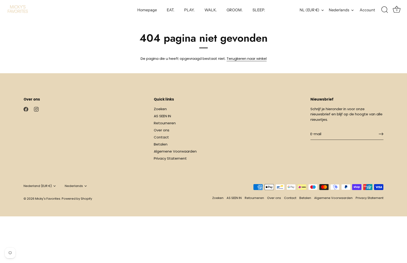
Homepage (147, 10)
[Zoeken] (384, 10)
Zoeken (160, 108)
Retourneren (165, 123)
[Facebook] (26, 108)
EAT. (170, 10)
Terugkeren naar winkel (247, 58)
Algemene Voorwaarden (175, 151)
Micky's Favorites (47, 199)
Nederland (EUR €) (38, 186)
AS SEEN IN (162, 115)
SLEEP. (258, 10)
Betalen (160, 144)
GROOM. (235, 10)
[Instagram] (36, 108)
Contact (161, 137)
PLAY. (189, 10)
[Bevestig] (381, 134)
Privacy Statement (170, 158)
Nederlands (339, 10)
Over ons (161, 130)
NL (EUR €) (309, 10)
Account (367, 10)
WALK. (210, 10)
